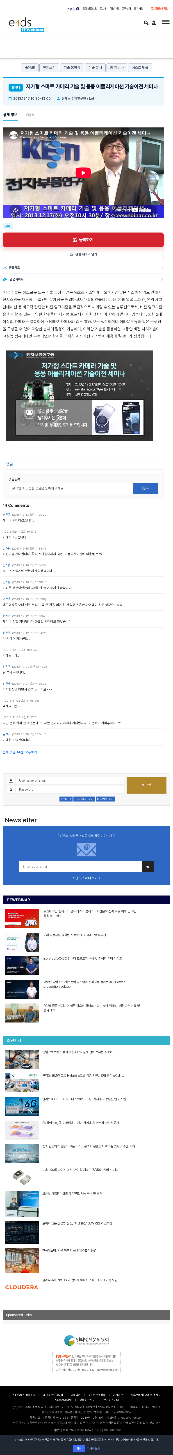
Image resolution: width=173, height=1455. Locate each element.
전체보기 (49, 68)
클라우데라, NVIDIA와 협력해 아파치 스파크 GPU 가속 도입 (79, 1280)
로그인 (103, 8)
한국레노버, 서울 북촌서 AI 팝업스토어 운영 (69, 1250)
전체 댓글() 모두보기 (20, 752)
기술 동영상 (72, 68)
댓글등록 (14, 479)
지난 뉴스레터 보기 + (87, 878)
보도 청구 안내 (110, 1400)
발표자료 (14, 267)
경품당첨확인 (161, 8)
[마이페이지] (154, 23)
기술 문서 (95, 68)
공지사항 (138, 8)
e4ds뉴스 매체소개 (24, 1395)
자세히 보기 (93, 1448)
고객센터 (126, 8)
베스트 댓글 (140, 68)
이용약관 (75, 1395)
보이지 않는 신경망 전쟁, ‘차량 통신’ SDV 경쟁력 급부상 (77, 1223)
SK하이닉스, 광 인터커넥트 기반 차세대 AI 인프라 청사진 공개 (80, 1123)
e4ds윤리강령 (63, 1400)
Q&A (30, 115)
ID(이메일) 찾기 (84, 799)
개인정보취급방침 (53, 1395)
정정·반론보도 (89, 8)
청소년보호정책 (96, 1395)
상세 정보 (10, 115)
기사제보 (118, 1395)
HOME (30, 68)
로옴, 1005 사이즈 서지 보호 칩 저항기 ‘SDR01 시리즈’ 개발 (80, 1170)
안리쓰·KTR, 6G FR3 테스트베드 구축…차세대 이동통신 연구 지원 (84, 1099)
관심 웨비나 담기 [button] (86, 254)
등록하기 (86, 239)
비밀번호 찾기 (105, 799)
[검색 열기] (146, 23)
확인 (79, 1448)
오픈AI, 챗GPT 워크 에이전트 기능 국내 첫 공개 (72, 1193)
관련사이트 (16, 279)
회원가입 (114, 8)
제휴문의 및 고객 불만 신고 (146, 1395)
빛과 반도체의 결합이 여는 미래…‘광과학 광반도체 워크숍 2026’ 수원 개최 (88, 1146)
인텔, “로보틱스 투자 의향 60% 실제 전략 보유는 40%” (77, 1052)
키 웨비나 (117, 68)
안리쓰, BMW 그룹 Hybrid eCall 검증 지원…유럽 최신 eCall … (83, 1075)
